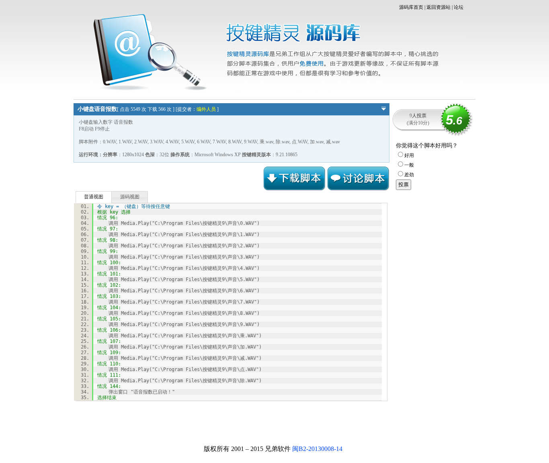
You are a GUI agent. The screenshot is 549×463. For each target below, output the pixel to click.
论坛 (458, 7)
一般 (409, 165)
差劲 (409, 174)
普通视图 (93, 197)
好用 (409, 155)
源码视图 (129, 197)
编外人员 (206, 109)
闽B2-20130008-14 (317, 448)
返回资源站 (438, 7)
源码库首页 (411, 7)
